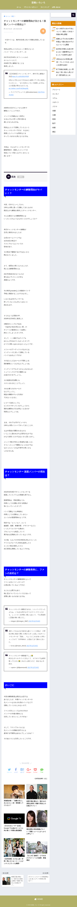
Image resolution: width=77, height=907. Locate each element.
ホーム (19, 7)
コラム (54, 98)
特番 (54, 128)
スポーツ (55, 102)
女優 (54, 115)
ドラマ (54, 106)
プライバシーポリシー (31, 7)
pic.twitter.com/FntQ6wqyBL (18, 88)
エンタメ (55, 94)
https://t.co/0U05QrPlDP (20, 76)
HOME (40, 899)
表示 (20, 177)
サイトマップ (45, 7)
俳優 (54, 111)
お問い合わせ (56, 7)
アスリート (56, 90)
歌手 (54, 123)
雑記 (45, 778)
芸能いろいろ (38, 2)
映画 (54, 119)
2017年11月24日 (34, 621)
